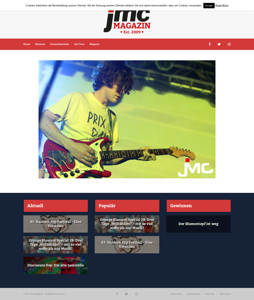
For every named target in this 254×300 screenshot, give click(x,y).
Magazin (95, 44)
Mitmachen (225, 294)
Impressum (176, 294)
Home (26, 44)
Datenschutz (193, 294)
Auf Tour (79, 44)
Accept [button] (209, 5)
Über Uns (209, 294)
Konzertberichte (59, 44)
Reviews (40, 44)
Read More (221, 5)
